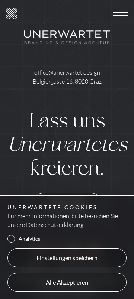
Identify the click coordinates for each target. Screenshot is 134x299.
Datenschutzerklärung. (55, 224)
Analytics (29, 239)
